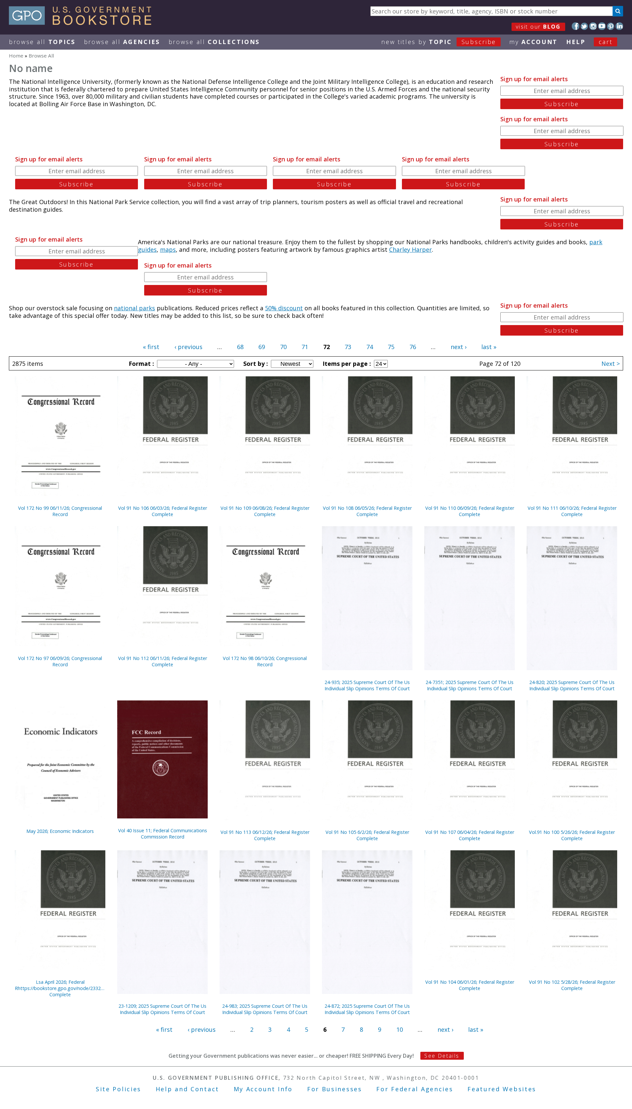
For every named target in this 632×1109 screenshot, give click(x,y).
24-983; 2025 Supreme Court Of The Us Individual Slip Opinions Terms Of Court (264, 1009)
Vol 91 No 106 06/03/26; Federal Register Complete (162, 511)
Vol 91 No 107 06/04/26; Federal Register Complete (469, 835)
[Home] (83, 23)
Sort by (254, 363)
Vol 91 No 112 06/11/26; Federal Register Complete (162, 661)
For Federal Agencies (414, 1089)
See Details (441, 1055)
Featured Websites (501, 1089)
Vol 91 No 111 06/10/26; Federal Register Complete (572, 511)
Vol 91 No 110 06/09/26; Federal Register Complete (469, 511)
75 (391, 347)
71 (305, 347)
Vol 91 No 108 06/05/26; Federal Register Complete (367, 511)
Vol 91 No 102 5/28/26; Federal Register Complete (572, 985)
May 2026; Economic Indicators (60, 831)
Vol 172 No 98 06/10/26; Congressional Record (265, 661)
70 (283, 347)
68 (240, 347)
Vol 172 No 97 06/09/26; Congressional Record (60, 661)
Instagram (593, 26)
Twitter (584, 26)
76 (412, 347)
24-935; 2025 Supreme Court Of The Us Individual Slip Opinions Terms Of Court (367, 685)
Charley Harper (410, 249)
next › (458, 347)
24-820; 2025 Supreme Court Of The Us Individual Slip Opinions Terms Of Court (572, 685)
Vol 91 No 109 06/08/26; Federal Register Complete (265, 511)
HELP (576, 42)
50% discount (284, 308)
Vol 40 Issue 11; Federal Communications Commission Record (162, 833)
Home (16, 55)
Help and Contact (187, 1089)
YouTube (602, 26)
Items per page (346, 363)
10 (399, 1029)
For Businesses (334, 1089)
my (533, 42)
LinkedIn (619, 26)
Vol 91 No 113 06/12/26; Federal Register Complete (265, 835)
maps (168, 249)
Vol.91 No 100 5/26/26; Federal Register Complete (572, 835)
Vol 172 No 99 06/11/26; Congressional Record (60, 511)
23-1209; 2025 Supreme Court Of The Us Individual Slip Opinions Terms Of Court (162, 1009)
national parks (134, 308)
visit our (538, 26)
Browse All (42, 42)
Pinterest (611, 26)
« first (151, 347)
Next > (610, 363)
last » (488, 347)
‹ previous (188, 347)
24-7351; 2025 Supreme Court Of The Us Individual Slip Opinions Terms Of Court (470, 685)
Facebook (575, 26)
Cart (606, 42)
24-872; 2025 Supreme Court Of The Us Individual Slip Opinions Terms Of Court (367, 1009)
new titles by (438, 42)
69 (261, 347)
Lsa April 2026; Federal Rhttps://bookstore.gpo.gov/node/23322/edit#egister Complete (60, 988)
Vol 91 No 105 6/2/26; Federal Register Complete (367, 835)
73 (348, 347)
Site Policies (118, 1089)
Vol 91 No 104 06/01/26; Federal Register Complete (469, 985)
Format (140, 363)
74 (369, 347)
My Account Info (263, 1089)
